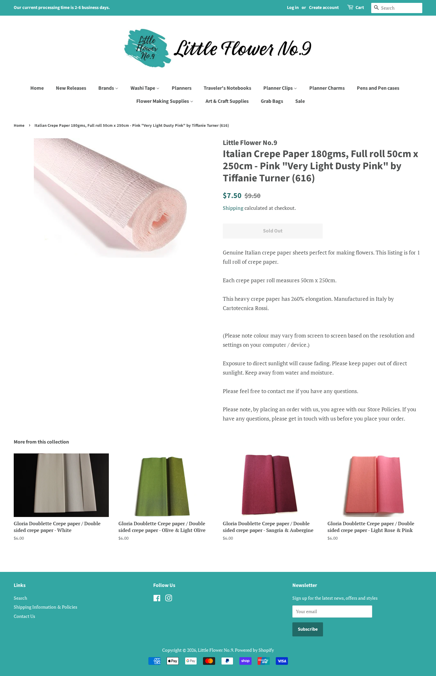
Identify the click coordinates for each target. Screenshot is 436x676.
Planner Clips (278, 88)
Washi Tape (143, 88)
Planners (182, 88)
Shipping (233, 207)
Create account (324, 7)
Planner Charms (327, 88)
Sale (300, 101)
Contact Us (24, 616)
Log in (293, 7)
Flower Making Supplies (163, 101)
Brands (106, 88)
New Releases (71, 88)
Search (20, 598)
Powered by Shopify (254, 650)
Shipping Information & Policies (45, 607)
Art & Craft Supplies (227, 101)
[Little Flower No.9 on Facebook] (157, 599)
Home (37, 88)
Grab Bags (272, 101)
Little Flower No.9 (215, 650)
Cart (360, 7)
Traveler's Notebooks (227, 88)
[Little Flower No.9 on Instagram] (168, 599)
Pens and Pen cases (378, 88)
